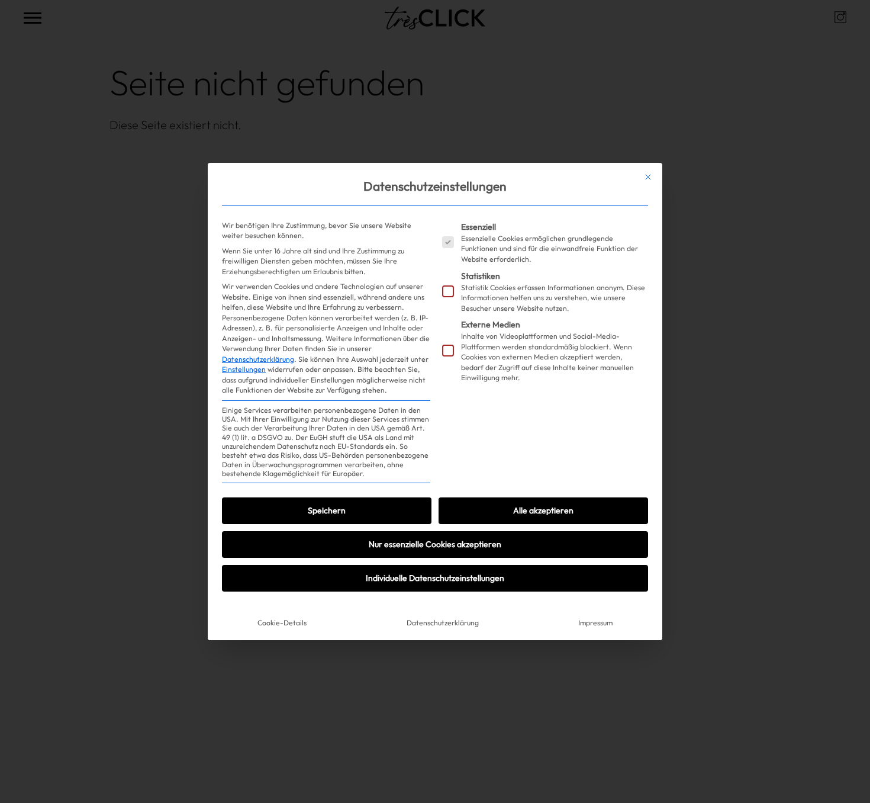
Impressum (595, 622)
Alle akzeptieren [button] (543, 510)
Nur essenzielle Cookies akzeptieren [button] (435, 544)
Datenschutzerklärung (258, 359)
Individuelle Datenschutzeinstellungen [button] (435, 578)
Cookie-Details (282, 622)
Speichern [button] (327, 510)
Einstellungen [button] (244, 369)
